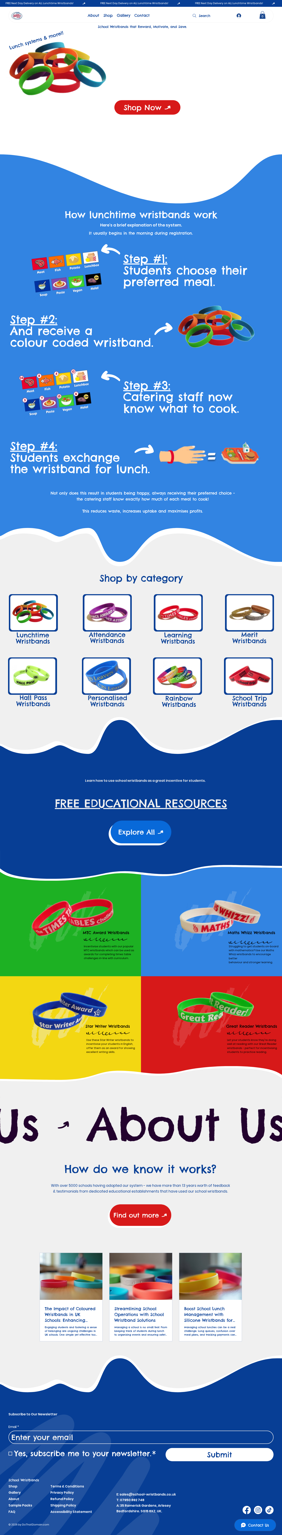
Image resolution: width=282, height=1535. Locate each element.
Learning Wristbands (178, 638)
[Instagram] (258, 1510)
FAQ (11, 1511)
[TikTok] (269, 1510)
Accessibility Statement (71, 1511)
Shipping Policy (63, 1505)
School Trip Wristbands (249, 701)
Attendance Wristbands (107, 638)
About (13, 1499)
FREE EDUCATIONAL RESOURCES (141, 803)
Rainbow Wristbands (179, 701)
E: (118, 1494)
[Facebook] (247, 1510)
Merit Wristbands (249, 638)
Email (13, 1427)
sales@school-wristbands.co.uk (148, 1494)
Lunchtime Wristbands (33, 638)
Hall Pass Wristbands (33, 701)
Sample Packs (20, 1505)
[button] (262, 15)
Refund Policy (62, 1499)
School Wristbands (23, 1480)
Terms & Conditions (67, 1486)
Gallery (14, 1492)
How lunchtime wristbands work (141, 214)
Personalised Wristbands (107, 701)
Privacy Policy (62, 1492)
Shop (12, 1486)
